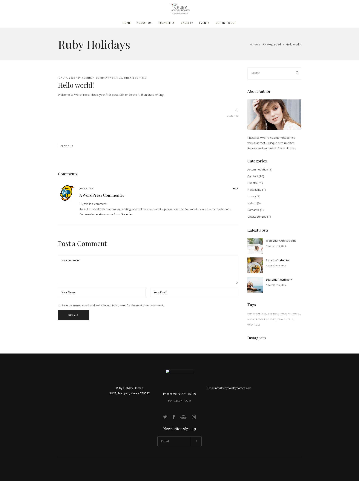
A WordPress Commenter (102, 195)
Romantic (253, 210)
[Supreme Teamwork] (255, 285)
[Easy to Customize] (255, 265)
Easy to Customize (278, 260)
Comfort (252, 176)
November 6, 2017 (276, 246)
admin (86, 77)
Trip (290, 319)
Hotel (296, 313)
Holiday (285, 313)
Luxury (251, 196)
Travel (281, 319)
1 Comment (101, 77)
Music (251, 319)
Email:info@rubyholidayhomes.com (229, 388)
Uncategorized (271, 44)
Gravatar (126, 214)
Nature (251, 203)
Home (254, 44)
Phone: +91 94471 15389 (179, 394)
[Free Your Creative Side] (255, 246)
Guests (252, 183)
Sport (272, 319)
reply (235, 188)
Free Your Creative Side (281, 240)
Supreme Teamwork (279, 279)
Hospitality (254, 189)
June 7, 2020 (66, 77)
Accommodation (257, 169)
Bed (249, 313)
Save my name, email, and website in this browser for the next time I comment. (113, 305)
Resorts (261, 319)
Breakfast (259, 313)
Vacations (254, 324)
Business (273, 313)
